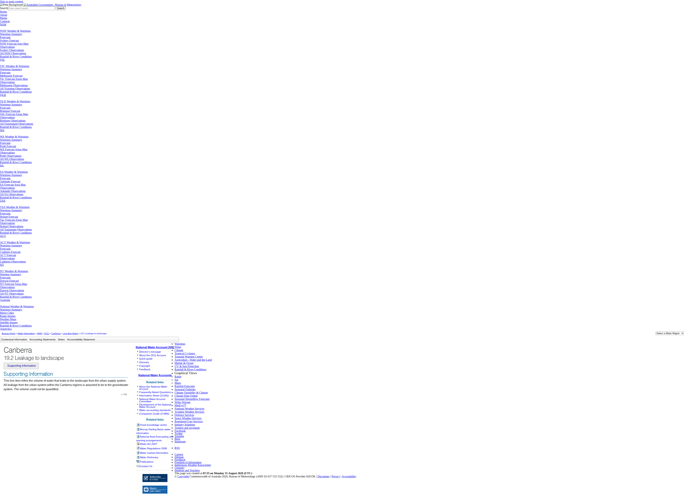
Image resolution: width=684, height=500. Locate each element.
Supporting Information (21, 365)
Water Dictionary (149, 457)
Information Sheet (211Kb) (154, 395)
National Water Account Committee (152, 400)
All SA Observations (11, 194)
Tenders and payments (187, 427)
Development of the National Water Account (155, 405)
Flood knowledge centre (153, 424)
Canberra (56, 333)
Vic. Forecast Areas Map (14, 78)
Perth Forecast (8, 146)
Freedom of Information (188, 462)
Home (3, 11)
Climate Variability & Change (191, 392)
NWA (39, 333)
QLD (3, 94)
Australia (5, 300)
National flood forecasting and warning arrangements (154, 438)
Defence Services (184, 415)
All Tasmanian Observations (16, 229)
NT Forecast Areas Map (13, 284)
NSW (3, 24)
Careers (179, 454)
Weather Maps (8, 319)
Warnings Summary (11, 34)
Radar (178, 376)
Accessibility (349, 476)
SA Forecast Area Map (13, 184)
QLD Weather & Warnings (15, 101)
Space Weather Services (188, 418)
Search (4, 8)
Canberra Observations (13, 261)
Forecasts (5, 37)
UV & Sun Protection (187, 366)
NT (2, 264)
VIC (2, 59)
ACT (3, 235)
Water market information (154, 452)
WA (2, 130)
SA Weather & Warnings (14, 171)
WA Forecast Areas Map (13, 149)
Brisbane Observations (12, 120)
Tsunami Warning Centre (189, 356)
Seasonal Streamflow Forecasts (192, 398)
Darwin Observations (12, 290)
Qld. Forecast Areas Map (14, 114)
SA (2, 165)
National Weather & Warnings (17, 306)
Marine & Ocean (184, 363)
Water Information (26, 333)
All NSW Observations (13, 53)
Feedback (144, 369)
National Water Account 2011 (155, 347)
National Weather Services (189, 408)
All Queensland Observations (16, 123)
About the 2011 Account (152, 355)
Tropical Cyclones (185, 353)
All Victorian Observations (15, 88)
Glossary (144, 362)
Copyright (144, 365)
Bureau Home (8, 333)
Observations (7, 46)
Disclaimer (323, 476)
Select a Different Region (652, 334)
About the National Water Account (153, 387)
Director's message (150, 351)
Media (3, 18)
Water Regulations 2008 (153, 448)
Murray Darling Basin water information (153, 431)
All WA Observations (12, 159)
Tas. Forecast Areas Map (14, 219)
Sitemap (179, 457)
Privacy (335, 476)
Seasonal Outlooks (185, 389)
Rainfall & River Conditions (16, 56)
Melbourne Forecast (11, 75)
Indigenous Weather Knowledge (193, 465)
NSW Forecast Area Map (14, 43)
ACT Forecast (8, 255)
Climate (179, 350)
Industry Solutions (185, 424)
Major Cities (7, 312)
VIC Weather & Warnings (14, 66)
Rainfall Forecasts (185, 386)
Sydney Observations (12, 50)
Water (178, 347)
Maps (178, 382)
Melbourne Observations (14, 85)
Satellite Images (9, 322)
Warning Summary (10, 274)
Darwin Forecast (9, 280)
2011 (46, 333)
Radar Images (7, 316)
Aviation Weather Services (189, 411)
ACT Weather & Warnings (15, 242)
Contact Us (146, 466)
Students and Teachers (187, 470)
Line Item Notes (70, 333)
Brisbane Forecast (10, 110)
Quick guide (145, 358)
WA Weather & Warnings (14, 136)
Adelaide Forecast (10, 181)
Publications (146, 461)
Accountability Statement (81, 339)
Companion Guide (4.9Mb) (154, 413)
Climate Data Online (186, 395)
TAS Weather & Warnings (15, 207)
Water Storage (182, 402)
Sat (176, 379)
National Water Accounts (155, 375)
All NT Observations (12, 293)
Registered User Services (189, 421)
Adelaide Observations (13, 191)
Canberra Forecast (10, 251)
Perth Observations (10, 155)
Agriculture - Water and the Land (193, 359)
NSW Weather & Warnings (15, 30)
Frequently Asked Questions (155, 392)
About (3, 14)
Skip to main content (11, 1)
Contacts (5, 21)
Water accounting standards (155, 410)
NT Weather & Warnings (14, 271)
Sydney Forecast (9, 40)
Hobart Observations (11, 226)
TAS (2, 200)
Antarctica (6, 328)
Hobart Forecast (9, 216)
